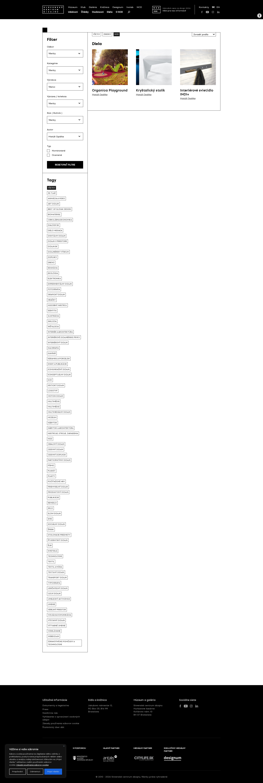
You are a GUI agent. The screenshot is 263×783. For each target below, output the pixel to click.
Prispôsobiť (17, 771)
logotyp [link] (52, 391)
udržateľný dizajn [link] (57, 588)
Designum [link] (117, 7)
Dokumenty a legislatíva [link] (55, 705)
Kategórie (52, 63)
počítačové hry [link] (56, 481)
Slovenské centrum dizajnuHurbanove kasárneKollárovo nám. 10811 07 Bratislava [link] (148, 710)
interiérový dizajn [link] (58, 342)
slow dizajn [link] (54, 513)
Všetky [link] (51, 188)
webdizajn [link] (53, 636)
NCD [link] (139, 7)
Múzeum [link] (72, 7)
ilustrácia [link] (53, 316)
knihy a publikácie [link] (57, 364)
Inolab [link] (129, 7)
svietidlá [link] (52, 551)
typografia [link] (54, 583)
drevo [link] (51, 262)
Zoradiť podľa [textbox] (200, 34)
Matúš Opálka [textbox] (56, 136)
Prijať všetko (53, 771)
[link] (259, 15)
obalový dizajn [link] (56, 444)
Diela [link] (109, 12)
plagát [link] (51, 471)
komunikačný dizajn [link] (58, 369)
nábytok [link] (52, 423)
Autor (50, 129)
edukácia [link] (53, 268)
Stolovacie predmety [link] (59, 535)
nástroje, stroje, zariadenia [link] (63, 433)
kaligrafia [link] (53, 348)
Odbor (50, 46)
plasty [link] (51, 476)
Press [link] (45, 709)
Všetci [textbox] (51, 87)
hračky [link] (52, 300)
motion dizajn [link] (55, 396)
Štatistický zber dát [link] (53, 727)
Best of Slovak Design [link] (59, 209)
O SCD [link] (119, 12)
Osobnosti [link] (98, 12)
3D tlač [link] (52, 193)
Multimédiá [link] (53, 401)
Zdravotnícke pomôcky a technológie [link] (61, 643)
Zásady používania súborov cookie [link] (32, 765)
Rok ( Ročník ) (54, 113)
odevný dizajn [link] (55, 449)
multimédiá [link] (53, 407)
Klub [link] (83, 7)
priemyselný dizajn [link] (58, 487)
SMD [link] (50, 519)
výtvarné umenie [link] (56, 625)
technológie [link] (55, 556)
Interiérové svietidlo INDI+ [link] (196, 92)
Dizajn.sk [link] (52, 246)
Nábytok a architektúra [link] (60, 428)
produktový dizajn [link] (58, 492)
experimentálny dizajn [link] (60, 284)
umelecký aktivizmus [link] (59, 599)
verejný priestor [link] (57, 609)
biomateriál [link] (54, 214)
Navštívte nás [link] (50, 713)
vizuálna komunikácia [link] (59, 615)
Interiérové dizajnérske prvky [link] (64, 337)
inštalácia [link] (53, 326)
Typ (49, 146)
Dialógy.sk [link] (53, 225)
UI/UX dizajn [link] (54, 593)
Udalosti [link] (73, 12)
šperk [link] (51, 529)
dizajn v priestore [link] (57, 241)
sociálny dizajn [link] (56, 524)
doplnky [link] (52, 257)
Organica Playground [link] (110, 90)
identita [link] (52, 310)
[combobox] (65, 70)
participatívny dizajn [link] (59, 460)
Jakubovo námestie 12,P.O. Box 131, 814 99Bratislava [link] (100, 708)
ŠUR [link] (50, 545)
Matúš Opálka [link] (99, 95)
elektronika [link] (54, 278)
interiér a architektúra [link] (60, 332)
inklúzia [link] (52, 321)
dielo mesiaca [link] (55, 230)
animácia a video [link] (56, 198)
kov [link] (50, 380)
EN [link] (218, 7)
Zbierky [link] (107, 34)
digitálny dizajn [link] (56, 236)
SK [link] (213, 7)
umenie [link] (51, 604)
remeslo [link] (52, 503)
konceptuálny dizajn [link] (59, 374)
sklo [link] (50, 508)
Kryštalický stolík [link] (150, 90)
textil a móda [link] (55, 567)
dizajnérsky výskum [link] (58, 252)
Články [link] (85, 12)
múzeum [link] (52, 417)
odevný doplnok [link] (57, 455)
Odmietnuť (35, 771)
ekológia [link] (53, 273)
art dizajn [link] (53, 204)
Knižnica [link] (104, 7)
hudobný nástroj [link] (57, 305)
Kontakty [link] (204, 7)
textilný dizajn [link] (56, 572)
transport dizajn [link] (57, 577)
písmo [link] (51, 465)
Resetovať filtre (65, 164)
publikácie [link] (53, 497)
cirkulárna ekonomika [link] (60, 220)
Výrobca (51, 80)
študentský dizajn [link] (58, 540)
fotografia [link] (54, 289)
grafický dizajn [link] (56, 294)
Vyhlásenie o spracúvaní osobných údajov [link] (61, 718)
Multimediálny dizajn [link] (59, 412)
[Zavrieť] (64, 746)
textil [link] (51, 561)
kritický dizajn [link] (56, 385)
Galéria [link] (93, 7)
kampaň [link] (52, 353)
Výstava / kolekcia (56, 96)
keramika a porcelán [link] (59, 358)
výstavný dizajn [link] (56, 620)
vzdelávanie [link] (54, 631)
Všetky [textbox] (52, 70)
